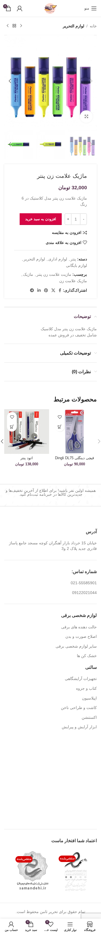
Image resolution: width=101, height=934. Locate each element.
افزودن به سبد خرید (40, 219)
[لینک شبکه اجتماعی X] (53, 290)
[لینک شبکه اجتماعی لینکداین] (39, 290)
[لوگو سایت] (50, 8)
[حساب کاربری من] (19, 8)
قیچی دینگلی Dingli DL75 (74, 458)
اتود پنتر (26, 458)
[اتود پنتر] (26, 431)
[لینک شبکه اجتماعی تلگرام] (32, 290)
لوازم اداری (57, 259)
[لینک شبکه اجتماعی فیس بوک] (60, 290)
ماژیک (28, 274)
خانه (93, 26)
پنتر (73, 259)
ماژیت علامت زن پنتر (53, 274)
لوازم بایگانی (76, 265)
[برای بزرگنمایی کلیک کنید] (86, 116)
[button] (91, 81)
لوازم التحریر (73, 26)
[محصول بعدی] (7, 26)
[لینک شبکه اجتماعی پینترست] (46, 290)
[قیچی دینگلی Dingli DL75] (74, 431)
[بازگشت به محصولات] (14, 26)
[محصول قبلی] (21, 26)
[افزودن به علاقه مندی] (60, 417)
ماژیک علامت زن (73, 281)
